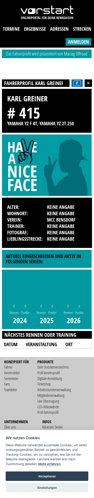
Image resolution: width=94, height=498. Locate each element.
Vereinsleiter (12, 372)
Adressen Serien (52, 427)
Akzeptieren (47, 476)
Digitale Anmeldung (49, 378)
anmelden (78, 42)
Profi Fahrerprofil (48, 412)
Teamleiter (10, 389)
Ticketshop (44, 384)
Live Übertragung (48, 401)
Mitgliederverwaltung (50, 395)
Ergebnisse (35, 29)
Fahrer (8, 367)
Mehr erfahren (49, 464)
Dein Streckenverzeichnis (53, 367)
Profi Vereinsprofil (48, 372)
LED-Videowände (48, 406)
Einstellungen (47, 487)
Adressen (59, 29)
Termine (11, 29)
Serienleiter (11, 378)
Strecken (82, 29)
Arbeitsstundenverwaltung (54, 389)
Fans (7, 384)
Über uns (10, 427)
